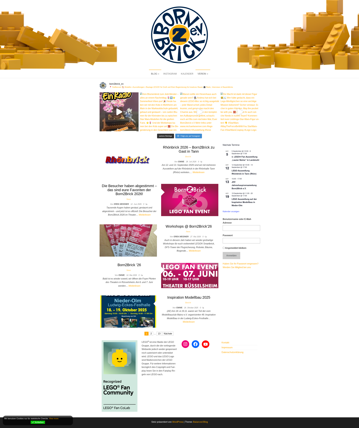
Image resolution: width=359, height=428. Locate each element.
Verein (202, 74)
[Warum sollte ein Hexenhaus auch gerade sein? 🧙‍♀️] (199, 111)
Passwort (228, 235)
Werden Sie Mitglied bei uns (237, 267)
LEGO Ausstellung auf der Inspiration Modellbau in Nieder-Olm (244, 202)
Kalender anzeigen (231, 211)
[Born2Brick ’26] (189, 275)
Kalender (187, 74)
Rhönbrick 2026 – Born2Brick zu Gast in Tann (188, 149)
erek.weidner (121, 204)
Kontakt (225, 342)
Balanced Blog (200, 422)
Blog (154, 74)
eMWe (181, 161)
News (128, 199)
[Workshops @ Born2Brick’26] (128, 240)
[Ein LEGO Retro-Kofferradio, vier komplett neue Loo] (119, 111)
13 (159, 333)
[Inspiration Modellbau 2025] (128, 311)
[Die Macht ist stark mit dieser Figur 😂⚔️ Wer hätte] (240, 111)
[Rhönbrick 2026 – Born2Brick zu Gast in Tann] (128, 161)
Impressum (227, 347)
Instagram (170, 74)
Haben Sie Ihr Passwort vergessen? (240, 263)
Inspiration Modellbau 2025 (188, 297)
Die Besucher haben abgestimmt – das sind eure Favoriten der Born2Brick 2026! (129, 190)
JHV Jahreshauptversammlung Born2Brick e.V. (244, 185)
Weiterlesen (198, 172)
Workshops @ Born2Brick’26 (189, 226)
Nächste (168, 333)
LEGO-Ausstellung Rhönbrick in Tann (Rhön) (244, 172)
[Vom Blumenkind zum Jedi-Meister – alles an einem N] (159, 111)
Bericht (188, 157)
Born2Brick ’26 (129, 265)
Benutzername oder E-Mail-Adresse (237, 221)
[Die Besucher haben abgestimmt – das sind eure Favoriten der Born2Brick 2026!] (189, 200)
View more (53, 418)
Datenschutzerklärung (232, 352)
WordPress (177, 422)
